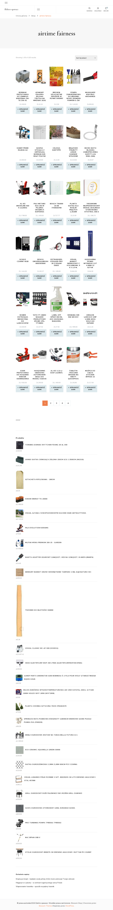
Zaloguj (97, 11)
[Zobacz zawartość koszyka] (106, 8)
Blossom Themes (45, 906)
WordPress (69, 906)
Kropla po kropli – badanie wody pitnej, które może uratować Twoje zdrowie (45, 879)
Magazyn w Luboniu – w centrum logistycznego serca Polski (39, 883)
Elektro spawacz (11, 9)
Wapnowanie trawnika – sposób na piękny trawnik (35, 886)
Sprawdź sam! (23, 110)
